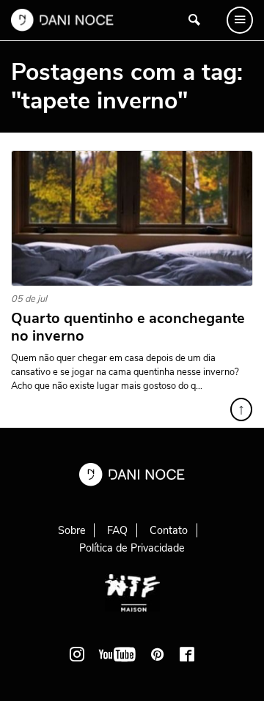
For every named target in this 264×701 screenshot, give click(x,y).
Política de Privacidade (132, 548)
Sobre (72, 530)
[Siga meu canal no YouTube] (117, 654)
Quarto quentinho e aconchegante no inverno (128, 327)
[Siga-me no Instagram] (77, 654)
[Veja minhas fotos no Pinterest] (157, 654)
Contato (169, 530)
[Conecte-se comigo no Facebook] (187, 654)
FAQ (117, 530)
